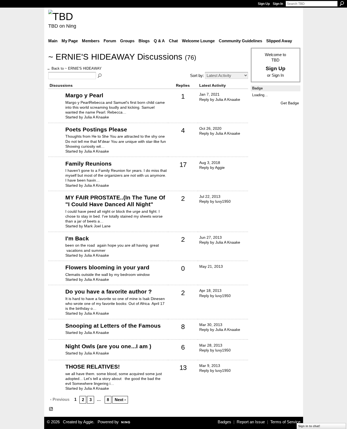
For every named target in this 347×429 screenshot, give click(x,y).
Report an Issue (251, 422)
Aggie (88, 422)
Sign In (278, 4)
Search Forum (100, 75)
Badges (224, 422)
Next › (120, 399)
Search (342, 3)
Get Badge (290, 103)
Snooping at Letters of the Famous (113, 325)
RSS (51, 409)
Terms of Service (285, 422)
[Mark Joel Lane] (56, 206)
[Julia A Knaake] (56, 103)
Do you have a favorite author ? (108, 291)
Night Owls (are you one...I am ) (108, 346)
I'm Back (77, 238)
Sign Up (264, 4)
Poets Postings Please (96, 129)
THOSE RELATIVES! (92, 366)
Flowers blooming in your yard (107, 267)
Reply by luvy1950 (215, 201)
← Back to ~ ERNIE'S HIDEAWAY (74, 68)
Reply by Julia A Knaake (219, 99)
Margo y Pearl (84, 95)
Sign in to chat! (309, 426)
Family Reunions (88, 163)
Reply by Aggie (212, 167)
